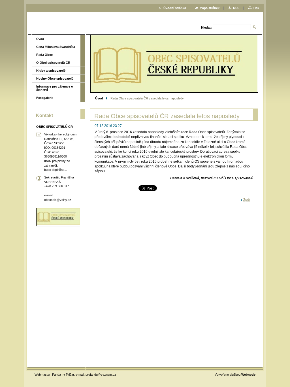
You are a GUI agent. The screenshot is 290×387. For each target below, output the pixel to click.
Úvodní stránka (174, 8)
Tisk (256, 8)
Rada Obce (44, 54)
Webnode (248, 374)
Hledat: (206, 27)
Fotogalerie (44, 97)
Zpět (246, 200)
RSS (236, 8)
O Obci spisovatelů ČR (53, 62)
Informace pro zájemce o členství (54, 88)
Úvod (99, 98)
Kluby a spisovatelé (50, 70)
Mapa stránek (209, 8)
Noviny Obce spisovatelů (55, 78)
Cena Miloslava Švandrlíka (55, 46)
